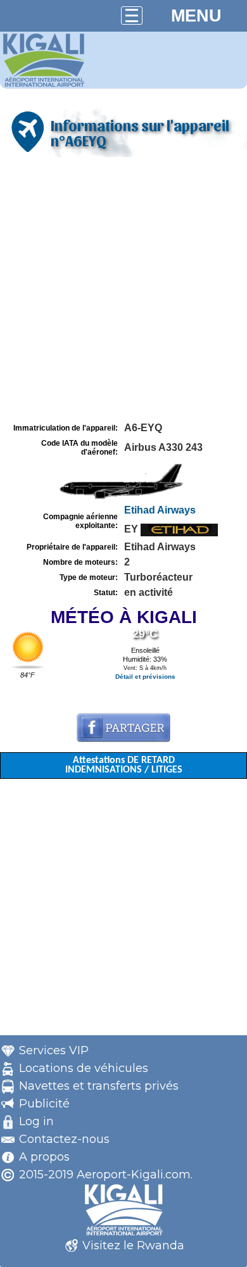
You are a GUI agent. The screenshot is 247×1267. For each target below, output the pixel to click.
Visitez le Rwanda (133, 1245)
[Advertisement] (123, 290)
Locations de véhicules (83, 1068)
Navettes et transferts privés (99, 1086)
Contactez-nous (64, 1139)
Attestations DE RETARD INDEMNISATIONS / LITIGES (123, 765)
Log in (36, 1121)
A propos (44, 1157)
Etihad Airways (160, 510)
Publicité (44, 1104)
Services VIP (54, 1050)
